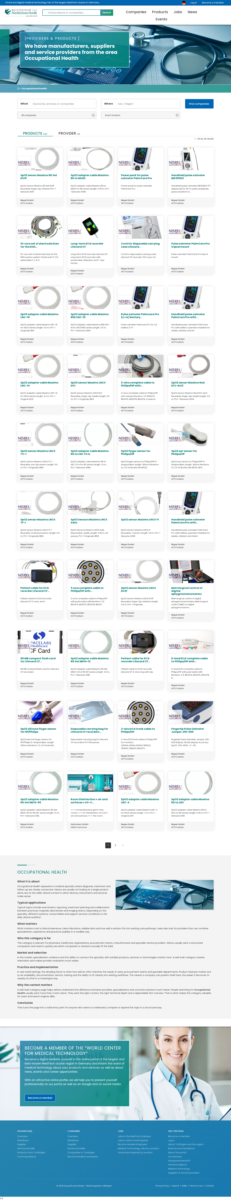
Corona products (26, 1156)
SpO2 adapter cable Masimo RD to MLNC (90, 176)
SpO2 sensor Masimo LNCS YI (140, 519)
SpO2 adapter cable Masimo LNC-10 (39, 315)
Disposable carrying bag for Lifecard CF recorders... (89, 730)
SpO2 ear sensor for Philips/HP (184, 452)
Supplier (22, 1144)
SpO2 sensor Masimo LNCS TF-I (37, 521)
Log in (194, 2)
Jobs (178, 11)
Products (160, 11)
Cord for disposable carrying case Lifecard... (140, 245)
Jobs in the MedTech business (134, 1136)
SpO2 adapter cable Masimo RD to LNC (190, 800)
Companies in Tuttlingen (81, 1152)
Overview (22, 1136)
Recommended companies (83, 1156)
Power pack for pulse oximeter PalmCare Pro (136, 176)
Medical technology (179, 1168)
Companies (136, 11)
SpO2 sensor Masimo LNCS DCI (88, 384)
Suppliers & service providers (183, 1172)
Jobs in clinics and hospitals (133, 1140)
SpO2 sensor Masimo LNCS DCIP (138, 589)
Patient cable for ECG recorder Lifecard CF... (35, 589)
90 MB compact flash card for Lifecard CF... (38, 660)
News (192, 11)
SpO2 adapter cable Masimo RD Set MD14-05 (39, 800)
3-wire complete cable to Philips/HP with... (137, 384)
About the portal (177, 1152)
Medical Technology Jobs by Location (138, 1148)
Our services (175, 1156)
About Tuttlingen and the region (186, 1144)
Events (161, 19)
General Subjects (177, 1164)
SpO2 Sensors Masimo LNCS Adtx (89, 521)
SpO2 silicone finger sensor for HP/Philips (38, 730)
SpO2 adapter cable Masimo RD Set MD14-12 (90, 660)
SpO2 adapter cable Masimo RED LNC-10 (90, 315)
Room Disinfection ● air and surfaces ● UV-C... (89, 800)
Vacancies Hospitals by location (135, 1152)
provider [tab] (69, 134)
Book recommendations (181, 1148)
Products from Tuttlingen (31, 1152)
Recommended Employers (132, 1144)
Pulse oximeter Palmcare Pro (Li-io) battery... (140, 315)
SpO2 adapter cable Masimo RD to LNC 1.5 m (90, 452)
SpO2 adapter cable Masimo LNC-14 (39, 384)
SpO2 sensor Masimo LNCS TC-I (37, 452)
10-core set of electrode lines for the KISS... (39, 245)
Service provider (26, 1148)
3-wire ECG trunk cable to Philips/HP (138, 730)
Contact (210, 1185)
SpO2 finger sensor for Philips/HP (135, 452)
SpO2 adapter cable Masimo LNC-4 (140, 800)
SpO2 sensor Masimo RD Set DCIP (38, 176)
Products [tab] (35, 134)
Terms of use (196, 1185)
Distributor (23, 1140)
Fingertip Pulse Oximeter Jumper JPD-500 (187, 730)
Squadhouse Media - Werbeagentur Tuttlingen (88, 1185)
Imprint (175, 1185)
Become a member (213, 2)
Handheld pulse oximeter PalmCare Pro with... (188, 315)
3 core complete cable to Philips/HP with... (87, 589)
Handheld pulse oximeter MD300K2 (188, 176)
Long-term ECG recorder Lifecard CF (87, 245)
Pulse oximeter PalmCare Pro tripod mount (190, 245)
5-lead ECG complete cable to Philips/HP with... (189, 660)
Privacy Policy (162, 1185)
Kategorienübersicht (179, 1160)
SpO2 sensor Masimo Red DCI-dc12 (188, 384)
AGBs (184, 1185)
